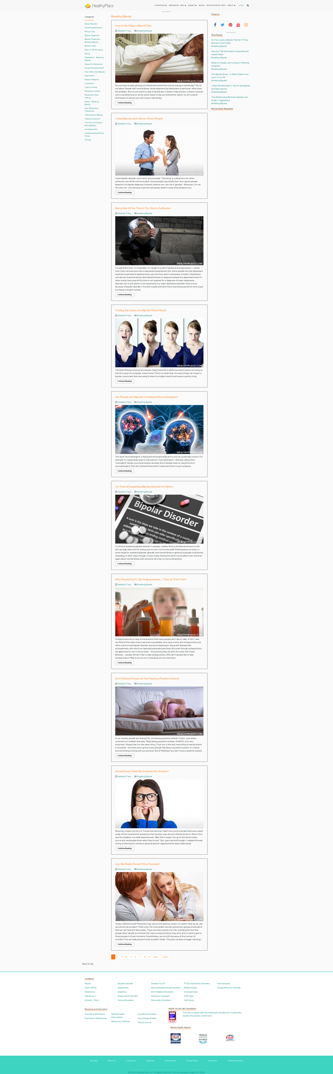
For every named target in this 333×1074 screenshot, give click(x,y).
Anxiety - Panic (92, 1000)
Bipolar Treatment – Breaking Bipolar (93, 40)
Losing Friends (91, 87)
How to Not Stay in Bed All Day (133, 25)
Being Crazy (90, 31)
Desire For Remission (94, 64)
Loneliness (89, 83)
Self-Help (188, 996)
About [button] (231, 5)
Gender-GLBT (158, 983)
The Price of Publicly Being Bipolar (93, 124)
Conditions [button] (159, 5)
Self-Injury (189, 1000)
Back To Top (87, 964)
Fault (101, 68)
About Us (112, 1060)
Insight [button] (191, 5)
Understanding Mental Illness (94, 134)
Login (240, 5)
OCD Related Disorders (162, 991)
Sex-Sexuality (223, 983)
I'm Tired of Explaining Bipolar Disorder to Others (144, 486)
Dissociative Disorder (128, 996)
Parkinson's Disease (160, 996)
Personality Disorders (161, 1000)
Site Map (93, 1060)
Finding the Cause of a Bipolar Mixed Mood (140, 310)
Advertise (150, 1060)
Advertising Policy (235, 1060)
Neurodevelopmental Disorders (166, 987)
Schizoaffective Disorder (229, 987)
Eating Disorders (126, 1000)
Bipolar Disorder (125, 983)
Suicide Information (147, 1014)
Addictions (90, 991)
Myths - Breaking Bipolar (92, 103)
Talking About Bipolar (94, 115)
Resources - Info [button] (177, 5)
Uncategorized (91, 129)
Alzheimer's (90, 996)
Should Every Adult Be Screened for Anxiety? (142, 771)
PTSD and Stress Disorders (197, 983)
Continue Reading (125, 103)
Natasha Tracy (124, 30)
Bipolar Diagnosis (92, 35)
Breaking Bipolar (144, 30)
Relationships (190, 987)
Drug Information (92, 68)
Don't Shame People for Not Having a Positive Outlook (147, 678)
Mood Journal (144, 1022)
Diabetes (122, 991)
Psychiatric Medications (96, 1018)
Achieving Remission (93, 27)
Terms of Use (170, 1060)
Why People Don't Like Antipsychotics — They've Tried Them (151, 579)
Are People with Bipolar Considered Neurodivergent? (146, 397)
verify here (206, 1015)
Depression (123, 987)
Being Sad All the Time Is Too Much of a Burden (143, 208)
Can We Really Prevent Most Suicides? (137, 864)
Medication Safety (92, 91)
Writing (88, 139)
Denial (87, 53)
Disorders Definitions (95, 1014)
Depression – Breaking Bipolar (94, 58)
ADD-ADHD (91, 987)
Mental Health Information (118, 1016)
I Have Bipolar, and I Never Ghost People (139, 118)
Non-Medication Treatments (92, 109)
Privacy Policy (192, 1060)
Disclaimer (213, 1060)
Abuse (88, 983)
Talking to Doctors (92, 118)
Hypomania (89, 75)
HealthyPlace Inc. (144, 1072)
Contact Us (131, 1060)
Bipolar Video (90, 45)
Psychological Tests (216, 5)
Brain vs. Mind (91, 49)
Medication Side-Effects (92, 96)
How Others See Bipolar (95, 72)
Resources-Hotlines (120, 1021)
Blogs (201, 5)
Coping (100, 49)
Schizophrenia (190, 991)
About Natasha (91, 24)
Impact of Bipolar (92, 79)
